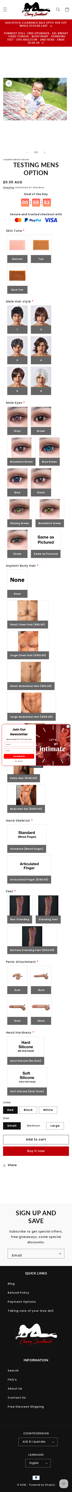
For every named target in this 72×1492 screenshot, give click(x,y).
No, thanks (19, 761)
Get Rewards (19, 756)
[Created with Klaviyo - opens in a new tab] (36, 767)
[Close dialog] (68, 726)
